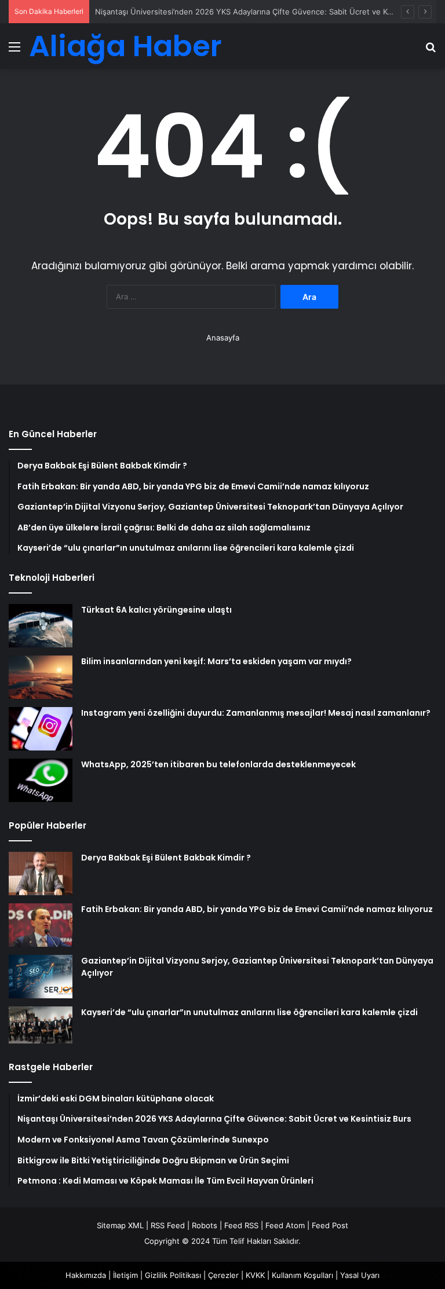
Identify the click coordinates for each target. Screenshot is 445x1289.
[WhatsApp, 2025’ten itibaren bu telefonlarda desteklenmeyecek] (40, 780)
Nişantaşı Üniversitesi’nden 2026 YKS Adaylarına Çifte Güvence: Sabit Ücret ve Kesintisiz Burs (265, 11)
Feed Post (330, 1225)
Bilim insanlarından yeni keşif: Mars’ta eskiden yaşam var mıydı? (216, 661)
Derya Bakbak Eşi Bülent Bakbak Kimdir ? (166, 857)
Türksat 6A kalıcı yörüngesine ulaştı (156, 610)
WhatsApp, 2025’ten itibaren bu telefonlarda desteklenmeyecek (218, 764)
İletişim (125, 1275)
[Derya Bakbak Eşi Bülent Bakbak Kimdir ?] (40, 873)
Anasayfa (222, 337)
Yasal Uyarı (360, 1275)
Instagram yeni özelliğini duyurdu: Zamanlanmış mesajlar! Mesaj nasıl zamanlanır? (256, 713)
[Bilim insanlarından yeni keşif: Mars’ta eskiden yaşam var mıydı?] (40, 677)
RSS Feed (168, 1225)
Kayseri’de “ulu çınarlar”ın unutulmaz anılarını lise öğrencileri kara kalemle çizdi (249, 1012)
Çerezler (223, 1275)
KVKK (255, 1275)
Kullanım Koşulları (302, 1275)
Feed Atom (285, 1225)
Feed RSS (241, 1225)
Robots (204, 1225)
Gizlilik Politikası (173, 1275)
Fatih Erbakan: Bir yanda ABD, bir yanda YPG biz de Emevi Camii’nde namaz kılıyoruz (257, 909)
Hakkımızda (85, 1275)
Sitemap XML (120, 1225)
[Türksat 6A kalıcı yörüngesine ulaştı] (40, 625)
